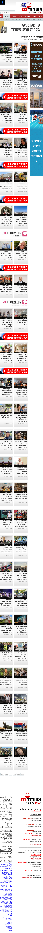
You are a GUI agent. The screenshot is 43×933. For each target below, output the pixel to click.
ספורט (27, 16)
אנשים (5, 817)
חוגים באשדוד (8, 893)
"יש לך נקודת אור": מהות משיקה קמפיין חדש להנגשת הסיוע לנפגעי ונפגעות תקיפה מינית (22, 360)
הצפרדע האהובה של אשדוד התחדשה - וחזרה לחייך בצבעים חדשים (6, 630)
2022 (14, 774)
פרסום (10, 915)
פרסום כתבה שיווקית (6, 902)
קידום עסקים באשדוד (6, 873)
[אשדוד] (29, 14)
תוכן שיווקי (9, 844)
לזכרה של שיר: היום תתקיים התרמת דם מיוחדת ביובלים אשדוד (21, 762)
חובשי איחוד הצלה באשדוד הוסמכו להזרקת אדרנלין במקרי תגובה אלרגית (21, 392)
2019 (2, 774)
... (26, 326)
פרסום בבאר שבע (7, 886)
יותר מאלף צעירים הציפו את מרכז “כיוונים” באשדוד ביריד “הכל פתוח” (21, 604)
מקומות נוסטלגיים (7, 840)
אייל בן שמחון (8, 868)
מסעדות (9, 803)
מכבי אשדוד (8, 925)
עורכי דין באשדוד (7, 896)
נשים (10, 857)
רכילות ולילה (8, 796)
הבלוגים (9, 836)
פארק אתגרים (8, 918)
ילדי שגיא (9, 929)
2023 (18, 774)
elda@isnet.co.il (36, 835)
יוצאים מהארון (6, 799)
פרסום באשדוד (7, 900)
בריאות (21, 19)
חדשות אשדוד (7, 800)
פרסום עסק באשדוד (6, 864)
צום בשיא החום (21, 494)
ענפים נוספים (8, 814)
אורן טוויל (9, 927)
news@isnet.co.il (35, 845)
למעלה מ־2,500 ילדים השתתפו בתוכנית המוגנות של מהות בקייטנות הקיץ (6, 324)
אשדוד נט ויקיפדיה (6, 901)
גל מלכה (9, 921)
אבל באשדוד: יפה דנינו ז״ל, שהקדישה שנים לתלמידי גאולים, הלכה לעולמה (21, 445)
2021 (10, 774)
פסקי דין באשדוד (7, 849)
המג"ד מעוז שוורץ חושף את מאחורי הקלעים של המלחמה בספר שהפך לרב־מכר (6, 735)
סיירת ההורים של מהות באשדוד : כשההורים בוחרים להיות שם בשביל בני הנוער (6, 290)
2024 (22, 774)
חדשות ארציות (8, 802)
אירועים (10, 825)
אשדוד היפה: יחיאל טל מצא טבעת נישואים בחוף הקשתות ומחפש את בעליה (21, 577)
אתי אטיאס (9, 926)
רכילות (20, 16)
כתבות (10, 817)
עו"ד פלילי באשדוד (7, 909)
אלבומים (9, 823)
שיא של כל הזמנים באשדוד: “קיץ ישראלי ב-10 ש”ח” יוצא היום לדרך (6, 187)
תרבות (13, 16)
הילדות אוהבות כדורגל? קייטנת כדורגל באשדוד (21, 733)
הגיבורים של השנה (7, 819)
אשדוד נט (39, 40)
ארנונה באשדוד (7, 894)
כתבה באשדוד (8, 905)
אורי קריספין (26, 839)
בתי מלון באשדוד (7, 875)
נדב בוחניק (9, 923)
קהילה (6, 16)
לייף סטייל (8, 845)
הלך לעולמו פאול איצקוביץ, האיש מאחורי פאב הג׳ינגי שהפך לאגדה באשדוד (21, 255)
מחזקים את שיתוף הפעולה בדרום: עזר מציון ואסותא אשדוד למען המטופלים (6, 551)
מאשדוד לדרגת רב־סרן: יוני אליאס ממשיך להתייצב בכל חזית (21, 118)
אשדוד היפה (13, 19)
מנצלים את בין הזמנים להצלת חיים (22, 322)
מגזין (10, 815)
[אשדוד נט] (28, 804)
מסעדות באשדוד (7, 881)
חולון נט (9, 914)
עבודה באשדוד (7, 904)
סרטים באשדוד (8, 861)
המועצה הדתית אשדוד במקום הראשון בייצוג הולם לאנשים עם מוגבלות (6, 84)
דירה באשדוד (8, 907)
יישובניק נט (9, 876)
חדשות (34, 16)
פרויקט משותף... (8, 419)
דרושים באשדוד (7, 892)
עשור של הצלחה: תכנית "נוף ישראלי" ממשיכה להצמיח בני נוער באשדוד (6, 498)
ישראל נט (9, 865)
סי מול (10, 930)
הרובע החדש (8, 919)
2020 (6, 774)
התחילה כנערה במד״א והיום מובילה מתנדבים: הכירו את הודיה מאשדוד (21, 84)
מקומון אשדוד (8, 878)
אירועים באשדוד (7, 890)
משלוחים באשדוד (7, 880)
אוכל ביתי (9, 806)
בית (40, 16)
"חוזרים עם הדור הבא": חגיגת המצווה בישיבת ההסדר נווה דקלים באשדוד (21, 551)
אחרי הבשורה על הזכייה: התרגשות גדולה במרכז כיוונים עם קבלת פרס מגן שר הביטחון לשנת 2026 (6, 223)
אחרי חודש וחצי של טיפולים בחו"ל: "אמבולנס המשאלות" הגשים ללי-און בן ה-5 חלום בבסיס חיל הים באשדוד (21, 59)
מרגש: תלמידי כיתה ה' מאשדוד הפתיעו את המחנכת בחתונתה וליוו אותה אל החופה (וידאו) (21, 685)
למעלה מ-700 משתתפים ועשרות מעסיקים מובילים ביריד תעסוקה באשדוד (21, 656)
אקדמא (10, 922)
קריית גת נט (9, 913)
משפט (10, 848)
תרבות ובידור (8, 810)
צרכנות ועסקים (7, 842)
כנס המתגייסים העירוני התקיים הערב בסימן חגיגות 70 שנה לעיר (21, 630)
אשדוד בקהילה (29, 40)
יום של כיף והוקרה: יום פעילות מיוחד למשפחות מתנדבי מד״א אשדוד (6, 152)
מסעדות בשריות (7, 804)
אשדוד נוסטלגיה (6, 838)
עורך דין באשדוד (7, 911)
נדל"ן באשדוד (8, 863)
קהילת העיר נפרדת (21, 147)
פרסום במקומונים (7, 877)
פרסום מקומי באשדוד (6, 872)
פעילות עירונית (30, 19)
